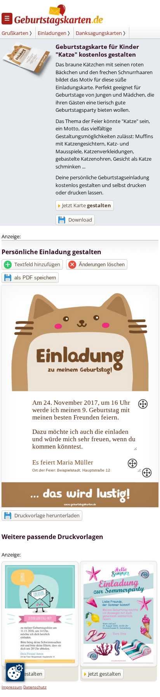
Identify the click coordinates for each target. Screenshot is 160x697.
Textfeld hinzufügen (37, 264)
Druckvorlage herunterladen (47, 515)
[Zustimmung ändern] (15, 672)
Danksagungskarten (99, 32)
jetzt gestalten (104, 673)
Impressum (12, 687)
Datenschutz (35, 687)
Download (80, 219)
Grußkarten (15, 32)
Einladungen (52, 32)
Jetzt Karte (86, 205)
